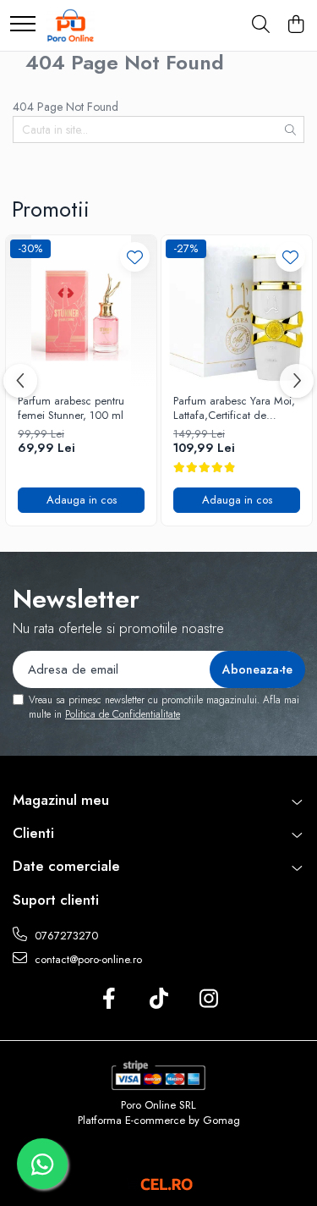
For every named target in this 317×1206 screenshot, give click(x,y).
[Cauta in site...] (261, 25)
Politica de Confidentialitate (122, 714)
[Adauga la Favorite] (135, 257)
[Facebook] (108, 999)
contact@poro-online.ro (86, 959)
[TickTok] (158, 999)
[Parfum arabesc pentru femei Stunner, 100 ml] (81, 310)
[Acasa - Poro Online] (70, 25)
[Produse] (23, 25)
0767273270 (64, 936)
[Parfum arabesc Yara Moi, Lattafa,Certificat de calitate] (236, 310)
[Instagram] (208, 999)
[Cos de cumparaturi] (295, 25)
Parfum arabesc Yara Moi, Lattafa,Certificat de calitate (234, 408)
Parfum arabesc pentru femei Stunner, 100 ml (71, 408)
